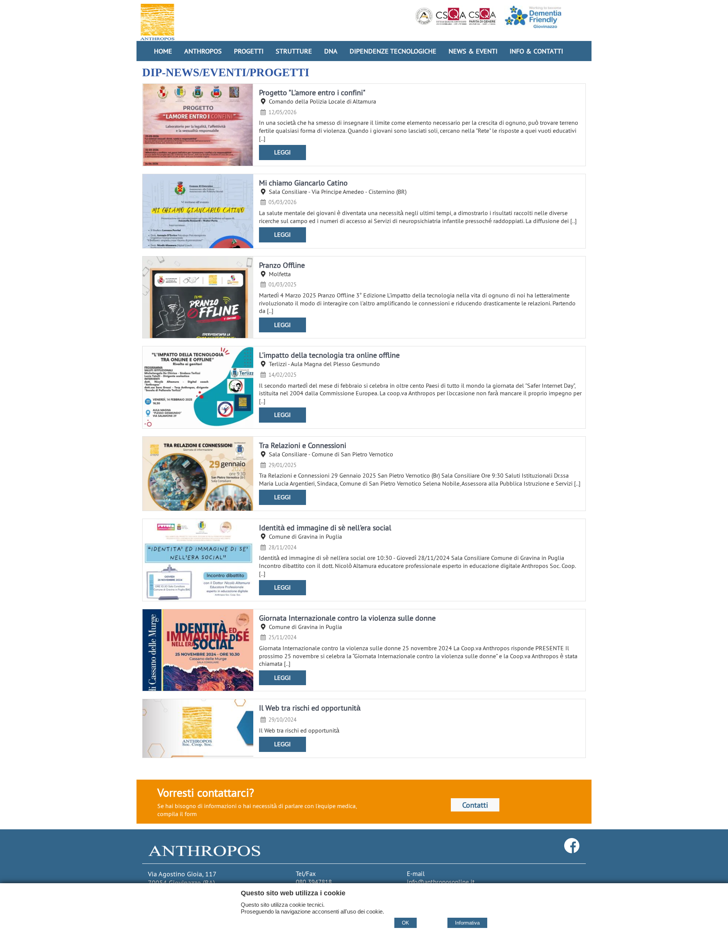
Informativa (467, 923)
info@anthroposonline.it (441, 882)
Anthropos (203, 51)
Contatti (475, 805)
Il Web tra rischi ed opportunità (310, 707)
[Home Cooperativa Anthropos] (157, 22)
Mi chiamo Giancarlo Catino (303, 182)
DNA (330, 51)
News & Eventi (473, 51)
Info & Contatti (536, 51)
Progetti (249, 51)
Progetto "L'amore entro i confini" (312, 92)
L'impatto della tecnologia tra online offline (329, 355)
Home (163, 51)
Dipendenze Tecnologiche (393, 51)
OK (405, 923)
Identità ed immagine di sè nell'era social (325, 527)
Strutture (294, 51)
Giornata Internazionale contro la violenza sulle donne (347, 618)
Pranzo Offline (282, 265)
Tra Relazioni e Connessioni (302, 445)
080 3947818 (314, 882)
